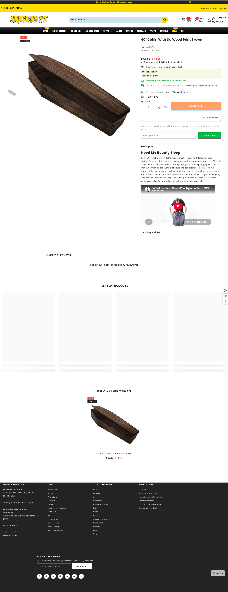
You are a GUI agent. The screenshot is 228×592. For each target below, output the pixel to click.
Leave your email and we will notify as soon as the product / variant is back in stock (180, 128)
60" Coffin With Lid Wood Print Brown (113, 453)
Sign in (214, 18)
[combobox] (115, 20)
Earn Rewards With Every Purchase (212, 8)
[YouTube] (74, 576)
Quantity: (145, 101)
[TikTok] (60, 576)
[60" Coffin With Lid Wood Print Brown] (114, 423)
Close (190, 2)
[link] (165, 107)
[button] (181, 62)
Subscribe (209, 135)
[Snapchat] (67, 576)
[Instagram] (46, 576)
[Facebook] (39, 576)
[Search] (118, 20)
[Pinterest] (53, 576)
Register (223, 18)
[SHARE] (160, 107)
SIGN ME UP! (82, 566)
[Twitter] (81, 576)
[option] (76, 92)
